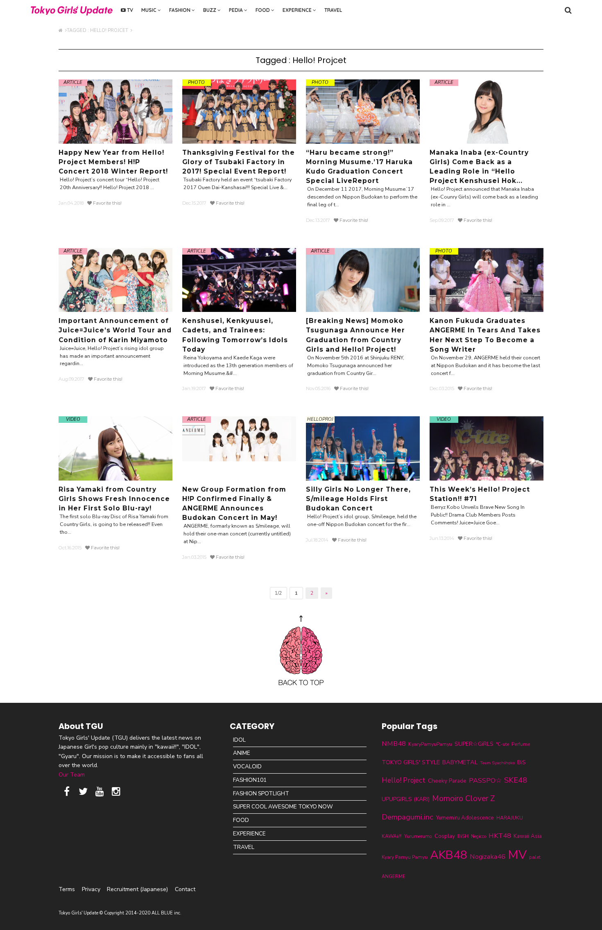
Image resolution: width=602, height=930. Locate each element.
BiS (521, 762)
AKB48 (448, 855)
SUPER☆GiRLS (474, 744)
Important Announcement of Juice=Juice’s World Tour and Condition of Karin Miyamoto (115, 330)
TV (129, 10)
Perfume (520, 744)
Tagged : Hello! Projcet (99, 30)
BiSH (462, 836)
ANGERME (393, 876)
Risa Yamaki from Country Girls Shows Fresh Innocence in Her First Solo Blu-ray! (114, 498)
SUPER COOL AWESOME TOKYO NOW (283, 806)
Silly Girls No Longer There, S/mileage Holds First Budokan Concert (358, 498)
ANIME (241, 753)
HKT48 (500, 835)
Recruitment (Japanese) (137, 889)
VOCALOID (247, 766)
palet (535, 857)
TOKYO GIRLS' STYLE (411, 762)
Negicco (478, 836)
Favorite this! (107, 203)
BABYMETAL (460, 762)
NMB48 (394, 743)
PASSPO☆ (485, 780)
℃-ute (502, 744)
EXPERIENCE (298, 10)
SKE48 (515, 780)
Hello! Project (403, 780)
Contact (185, 889)
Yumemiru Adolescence (465, 818)
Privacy (91, 889)
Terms (67, 889)
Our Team (72, 775)
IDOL (239, 740)
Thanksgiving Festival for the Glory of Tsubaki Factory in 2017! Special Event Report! (238, 162)
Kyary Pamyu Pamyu (405, 857)
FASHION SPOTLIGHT (261, 793)
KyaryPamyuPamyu (430, 743)
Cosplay (445, 836)
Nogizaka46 (487, 856)
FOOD (263, 10)
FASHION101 (250, 780)
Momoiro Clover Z (463, 798)
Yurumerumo (418, 836)
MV (517, 854)
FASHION (180, 10)
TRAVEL (333, 10)
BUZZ (210, 10)
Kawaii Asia (528, 836)
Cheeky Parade (447, 781)
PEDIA (236, 10)
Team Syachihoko (497, 763)
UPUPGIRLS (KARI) (406, 799)
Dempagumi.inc (407, 817)
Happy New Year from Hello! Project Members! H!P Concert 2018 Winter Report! (113, 162)
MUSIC (149, 10)
